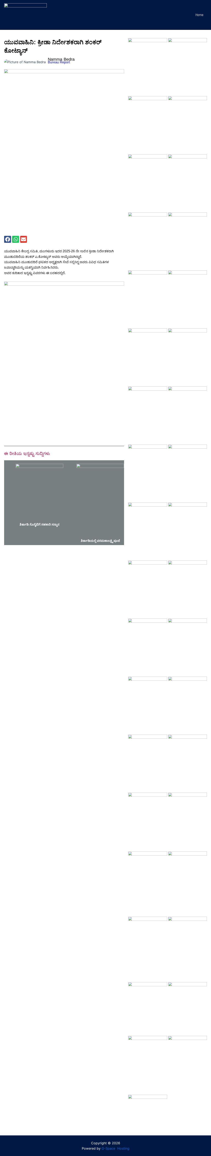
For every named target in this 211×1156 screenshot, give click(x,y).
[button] (7, 239)
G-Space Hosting (115, 1148)
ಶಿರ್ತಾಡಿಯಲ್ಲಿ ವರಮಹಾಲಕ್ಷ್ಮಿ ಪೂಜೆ (100, 540)
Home (199, 15)
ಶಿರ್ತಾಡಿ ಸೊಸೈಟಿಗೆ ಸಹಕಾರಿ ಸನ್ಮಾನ (39, 524)
